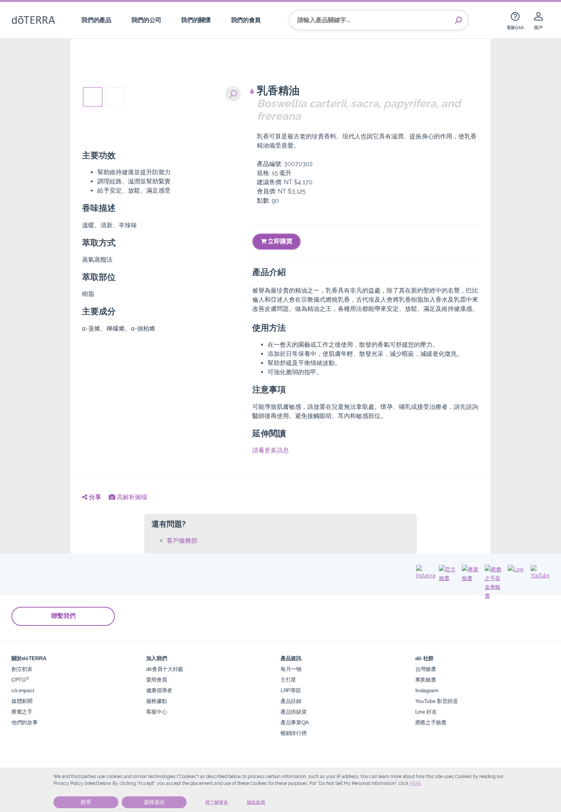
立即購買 (279, 241)
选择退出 (154, 802)
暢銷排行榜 (293, 733)
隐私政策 (256, 802)
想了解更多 (216, 802)
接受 (86, 802)
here (415, 783)
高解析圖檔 (131, 497)
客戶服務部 (182, 540)
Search (458, 20)
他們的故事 (24, 722)
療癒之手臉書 (431, 722)
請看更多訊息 (270, 450)
